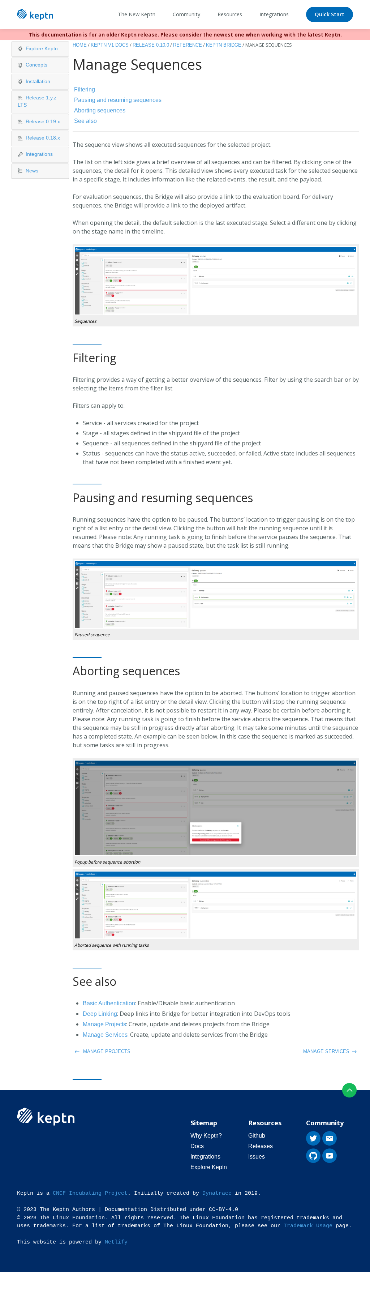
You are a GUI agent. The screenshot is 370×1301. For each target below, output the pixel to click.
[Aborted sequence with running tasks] (215, 905)
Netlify (116, 1242)
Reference (187, 45)
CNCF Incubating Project (90, 1193)
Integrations (205, 1157)
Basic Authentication (109, 1003)
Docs (197, 1146)
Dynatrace (217, 1193)
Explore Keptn (208, 1167)
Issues (256, 1157)
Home (80, 45)
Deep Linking (100, 1014)
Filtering (84, 89)
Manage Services (105, 1035)
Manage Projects (104, 1024)
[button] (40, 49)
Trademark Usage (308, 1226)
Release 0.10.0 (151, 45)
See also (85, 121)
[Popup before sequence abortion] (215, 807)
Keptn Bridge (223, 45)
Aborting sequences (99, 110)
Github (256, 1136)
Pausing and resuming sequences (118, 100)
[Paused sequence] (215, 594)
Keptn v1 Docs (110, 45)
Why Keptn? (206, 1136)
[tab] (40, 49)
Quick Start (329, 14)
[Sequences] (215, 280)
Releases (260, 1146)
